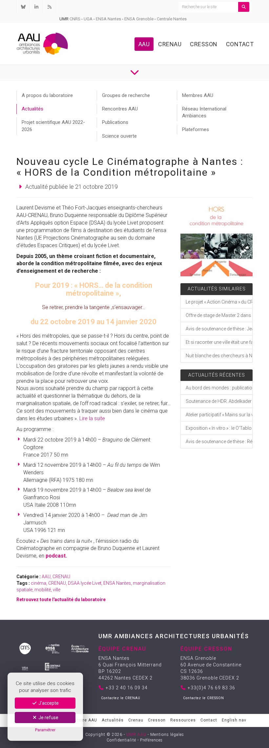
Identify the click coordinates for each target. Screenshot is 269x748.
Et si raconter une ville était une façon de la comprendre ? (219, 342)
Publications (115, 122)
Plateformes (195, 129)
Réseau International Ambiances (204, 112)
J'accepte (48, 703)
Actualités (32, 109)
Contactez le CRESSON (203, 698)
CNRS (75, 18)
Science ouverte (119, 136)
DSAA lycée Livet (84, 583)
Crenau (169, 44)
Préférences (151, 740)
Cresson (203, 44)
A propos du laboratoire (47, 95)
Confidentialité (121, 740)
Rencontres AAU (120, 109)
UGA (88, 18)
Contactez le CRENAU (120, 698)
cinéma (38, 583)
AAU (144, 44)
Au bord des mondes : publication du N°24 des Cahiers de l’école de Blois (219, 387)
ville (56, 589)
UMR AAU (136, 734)
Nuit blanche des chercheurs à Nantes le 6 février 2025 (219, 355)
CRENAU (61, 576)
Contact (240, 44)
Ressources (183, 720)
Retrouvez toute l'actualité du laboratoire (61, 599)
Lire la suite (92, 418)
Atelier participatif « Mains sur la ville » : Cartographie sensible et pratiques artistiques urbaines (219, 414)
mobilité (42, 589)
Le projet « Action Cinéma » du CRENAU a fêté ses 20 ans (219, 302)
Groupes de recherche (126, 95)
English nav (234, 720)
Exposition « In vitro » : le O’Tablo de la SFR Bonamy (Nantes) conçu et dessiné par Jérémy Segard (219, 428)
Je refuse (47, 717)
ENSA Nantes (108, 18)
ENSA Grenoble (139, 18)
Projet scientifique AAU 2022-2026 (53, 125)
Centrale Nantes (172, 18)
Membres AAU (197, 95)
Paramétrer (45, 729)
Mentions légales (167, 734)
